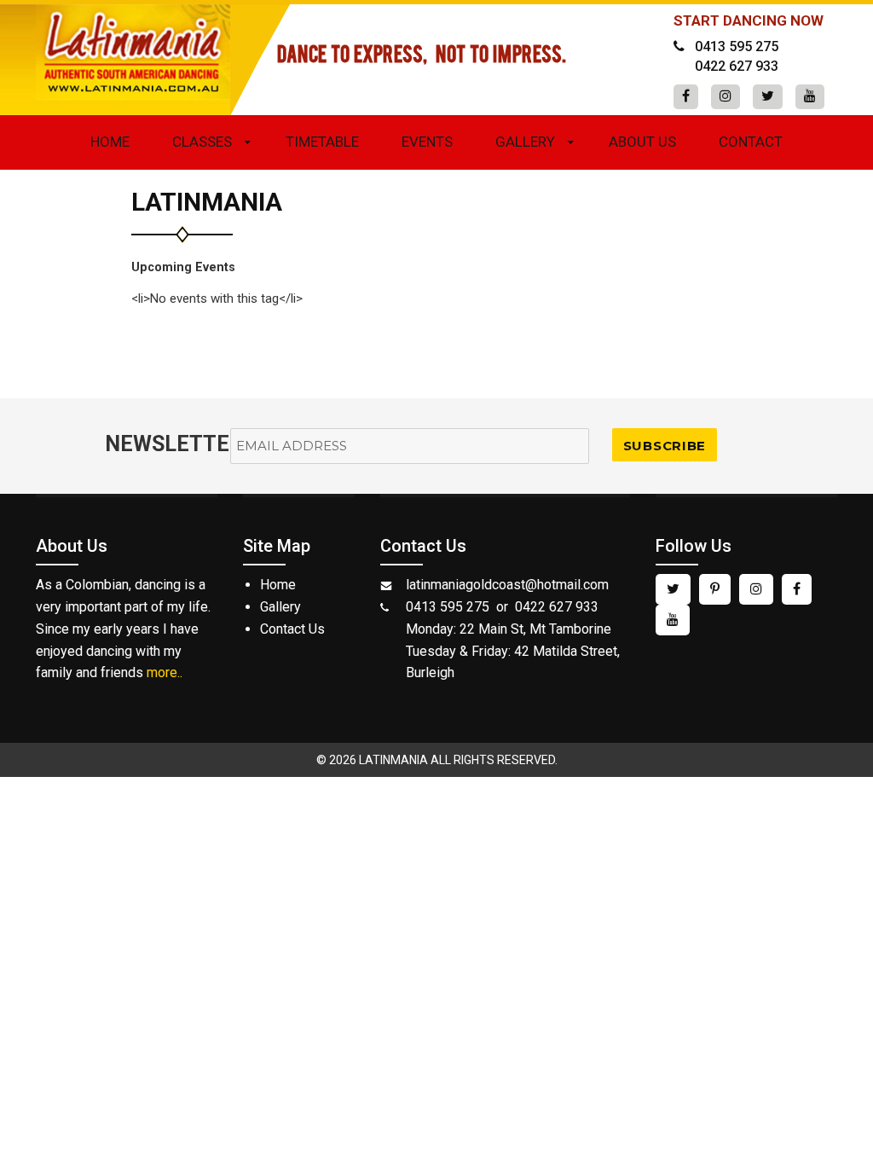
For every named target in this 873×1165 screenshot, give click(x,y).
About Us (642, 141)
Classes (202, 141)
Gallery (525, 141)
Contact (751, 141)
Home (110, 141)
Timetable (322, 141)
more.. (164, 672)
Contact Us (292, 629)
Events (427, 141)
